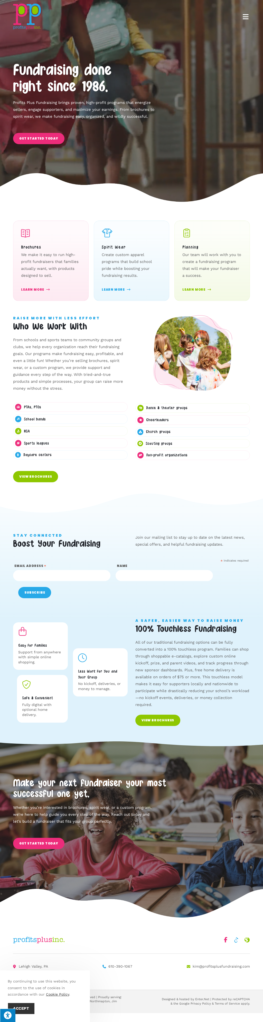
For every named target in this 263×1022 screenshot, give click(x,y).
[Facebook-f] (225, 939)
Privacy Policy (201, 1003)
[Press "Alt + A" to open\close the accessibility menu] (7, 1015)
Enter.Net (202, 999)
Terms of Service (227, 1003)
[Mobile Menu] (245, 16)
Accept (21, 1008)
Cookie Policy (57, 994)
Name (122, 565)
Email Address (30, 565)
